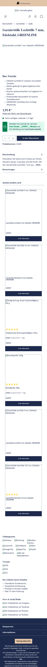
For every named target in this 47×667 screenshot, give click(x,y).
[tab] (23, 159)
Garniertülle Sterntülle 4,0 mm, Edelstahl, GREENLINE (19, 279)
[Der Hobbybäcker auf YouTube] (15, 615)
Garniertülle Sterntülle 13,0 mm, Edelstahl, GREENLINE (20, 499)
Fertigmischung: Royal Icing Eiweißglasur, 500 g (21, 333)
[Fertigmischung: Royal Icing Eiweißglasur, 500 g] (23, 313)
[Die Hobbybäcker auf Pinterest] (15, 611)
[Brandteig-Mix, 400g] (23, 368)
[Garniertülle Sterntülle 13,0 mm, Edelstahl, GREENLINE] (23, 478)
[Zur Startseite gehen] (23, 10)
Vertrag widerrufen (23, 641)
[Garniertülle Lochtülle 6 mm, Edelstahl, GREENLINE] (23, 203)
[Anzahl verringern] (5, 138)
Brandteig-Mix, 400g (12, 388)
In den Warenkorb (31, 138)
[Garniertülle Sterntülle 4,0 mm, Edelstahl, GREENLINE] (23, 258)
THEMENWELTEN (25, 3)
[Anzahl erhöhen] (13, 138)
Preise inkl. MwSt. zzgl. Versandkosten (17, 114)
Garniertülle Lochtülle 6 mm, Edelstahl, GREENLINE (23, 223)
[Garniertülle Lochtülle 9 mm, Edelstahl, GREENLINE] (23, 423)
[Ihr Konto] (35, 16)
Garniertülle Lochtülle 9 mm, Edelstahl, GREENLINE (23, 443)
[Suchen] (29, 16)
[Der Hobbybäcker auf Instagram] (16, 603)
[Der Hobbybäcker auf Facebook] (16, 607)
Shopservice (8, 627)
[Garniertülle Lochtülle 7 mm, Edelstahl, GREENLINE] (23, 58)
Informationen (9, 632)
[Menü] (6, 16)
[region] (23, 58)
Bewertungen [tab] (9, 170)
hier (21, 659)
